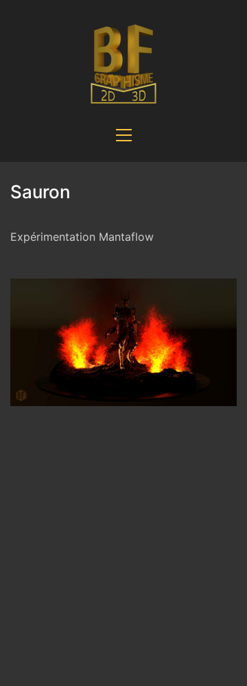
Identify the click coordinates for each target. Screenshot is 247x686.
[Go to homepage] (123, 61)
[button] (124, 135)
